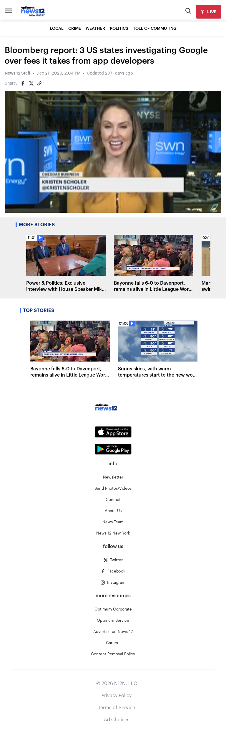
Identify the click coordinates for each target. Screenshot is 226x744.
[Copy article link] (39, 83)
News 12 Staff (17, 73)
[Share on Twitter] (31, 83)
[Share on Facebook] (23, 83)
